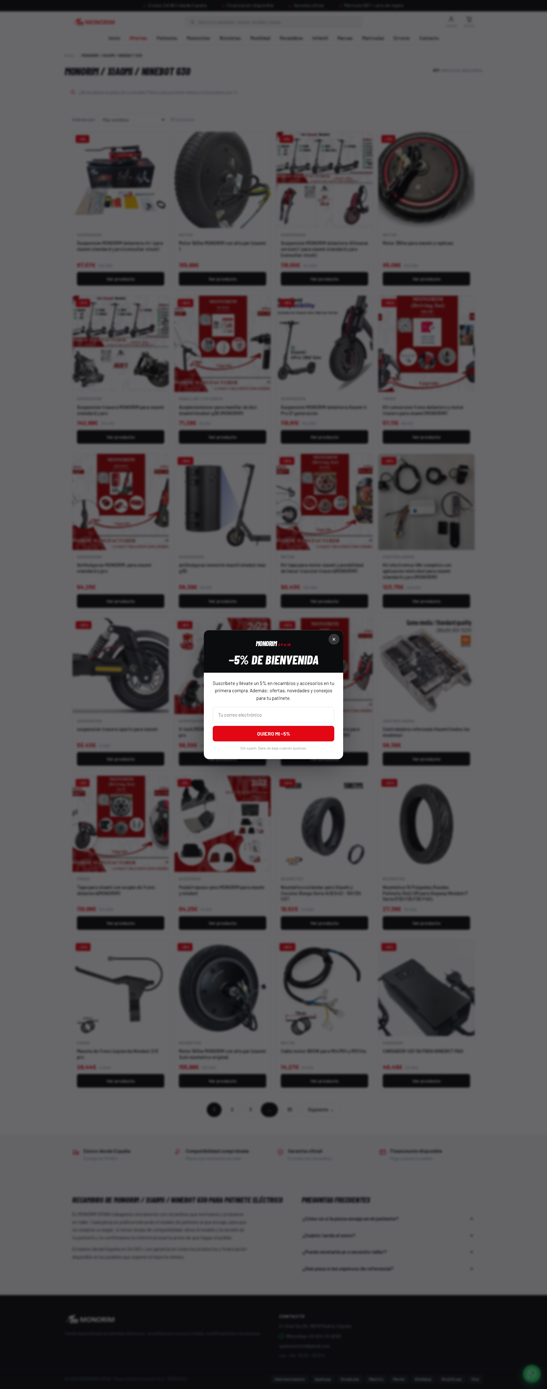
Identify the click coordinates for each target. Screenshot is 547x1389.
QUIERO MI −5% (273, 734)
